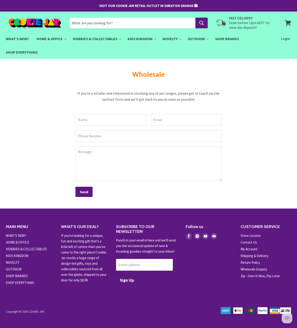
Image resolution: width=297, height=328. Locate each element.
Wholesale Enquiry (254, 269)
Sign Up (127, 280)
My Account (249, 249)
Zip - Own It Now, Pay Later (260, 276)
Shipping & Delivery (254, 256)
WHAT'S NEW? (17, 38)
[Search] (201, 23)
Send (84, 192)
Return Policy (250, 262)
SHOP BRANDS (227, 38)
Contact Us (249, 242)
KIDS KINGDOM (140, 38)
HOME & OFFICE (50, 38)
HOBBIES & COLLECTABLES (95, 38)
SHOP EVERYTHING (22, 52)
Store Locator (251, 235)
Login (285, 38)
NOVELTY (170, 38)
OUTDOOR (197, 38)
